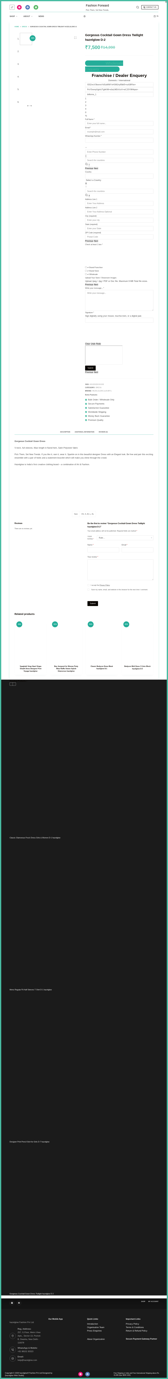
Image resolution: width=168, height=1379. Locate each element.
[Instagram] (19, 7)
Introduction (92, 1324)
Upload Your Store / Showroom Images (100, 278)
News (41, 16)
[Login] (84, 16)
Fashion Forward (97, 5)
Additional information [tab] (84, 432)
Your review (92, 557)
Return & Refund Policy (136, 1331)
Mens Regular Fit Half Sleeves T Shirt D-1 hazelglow (31, 990)
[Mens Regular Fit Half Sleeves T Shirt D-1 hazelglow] (84, 913)
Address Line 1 (91, 199)
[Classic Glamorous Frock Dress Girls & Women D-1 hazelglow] (84, 761)
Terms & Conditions (135, 1327)
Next (96, 168)
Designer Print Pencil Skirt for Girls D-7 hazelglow (29, 1142)
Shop (12, 16)
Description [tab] (65, 432)
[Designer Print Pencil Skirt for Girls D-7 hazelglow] (84, 1065)
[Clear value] (86, 156)
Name (90, 545)
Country (88, 172)
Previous (89, 168)
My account (153, 1301)
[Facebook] (27, 7)
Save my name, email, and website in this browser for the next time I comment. (119, 590)
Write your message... (94, 288)
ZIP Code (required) (93, 233)
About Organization (96, 1339)
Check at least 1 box (94, 244)
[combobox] (119, 146)
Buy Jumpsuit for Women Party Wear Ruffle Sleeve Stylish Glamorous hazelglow (66, 668)
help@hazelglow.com (27, 1360)
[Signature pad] (103, 332)
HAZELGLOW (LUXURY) (102, 391)
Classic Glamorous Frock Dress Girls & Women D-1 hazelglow (35, 838)
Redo (98, 344)
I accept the (100, 585)
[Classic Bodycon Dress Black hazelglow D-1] (102, 641)
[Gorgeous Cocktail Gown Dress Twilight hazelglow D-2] (84, 1217)
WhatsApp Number (93, 136)
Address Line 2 (91, 208)
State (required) (91, 224)
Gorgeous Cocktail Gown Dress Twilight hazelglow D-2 (32, 1294)
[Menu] (12, 7)
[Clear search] (89, 165)
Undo (93, 344)
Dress (99, 387)
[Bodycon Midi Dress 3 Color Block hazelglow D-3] (137, 641)
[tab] (119, 98)
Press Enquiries (94, 1331)
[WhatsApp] (36, 7)
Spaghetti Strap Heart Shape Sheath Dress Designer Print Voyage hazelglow (30, 668)
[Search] (137, 7)
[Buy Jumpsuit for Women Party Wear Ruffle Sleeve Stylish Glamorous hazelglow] (66, 641)
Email (88, 128)
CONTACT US (151, 7)
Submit (90, 368)
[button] (119, 375)
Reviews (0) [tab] (103, 432)
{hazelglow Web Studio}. (14, 1375)
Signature (89, 312)
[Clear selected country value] (86, 183)
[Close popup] (166, 2)
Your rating (90, 538)
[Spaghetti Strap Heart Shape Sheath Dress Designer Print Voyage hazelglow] (30, 641)
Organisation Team (95, 1327)
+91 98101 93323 (25, 1351)
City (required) (91, 216)
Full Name (90, 119)
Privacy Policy (105, 585)
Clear (87, 344)
